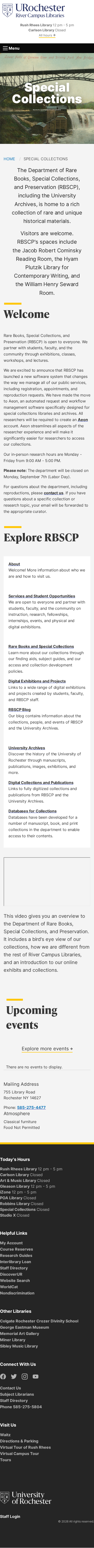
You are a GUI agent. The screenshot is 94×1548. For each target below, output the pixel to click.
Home (9, 158)
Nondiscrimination (17, 1293)
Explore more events (46, 1048)
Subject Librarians (17, 1394)
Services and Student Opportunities (41, 596)
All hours (46, 35)
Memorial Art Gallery (19, 1333)
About (14, 564)
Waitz (5, 1434)
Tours (5, 1459)
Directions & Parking (19, 1441)
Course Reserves (16, 1249)
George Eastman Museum (24, 1327)
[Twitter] (14, 1376)
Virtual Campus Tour (19, 1453)
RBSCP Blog (19, 709)
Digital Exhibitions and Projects (37, 681)
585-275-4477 (31, 1107)
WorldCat (9, 1286)
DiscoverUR (11, 1274)
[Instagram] (25, 1376)
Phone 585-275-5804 (21, 1406)
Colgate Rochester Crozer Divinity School (39, 1321)
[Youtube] (36, 1376)
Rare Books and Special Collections (41, 646)
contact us (53, 493)
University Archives (26, 748)
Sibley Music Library (19, 1346)
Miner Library (12, 1339)
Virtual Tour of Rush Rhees (25, 1447)
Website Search (15, 1280)
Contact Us (10, 1388)
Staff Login (10, 1516)
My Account (11, 1243)
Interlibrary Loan (15, 1261)
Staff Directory (14, 1268)
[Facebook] (3, 1376)
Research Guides (16, 1255)
